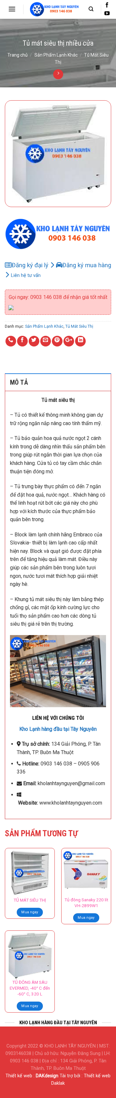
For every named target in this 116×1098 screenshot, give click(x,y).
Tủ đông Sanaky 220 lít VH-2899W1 (86, 902)
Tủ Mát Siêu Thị (79, 326)
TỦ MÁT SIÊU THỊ (30, 900)
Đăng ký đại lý (31, 265)
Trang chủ (17, 55)
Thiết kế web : (19, 1076)
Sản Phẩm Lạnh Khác (56, 55)
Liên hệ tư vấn (26, 275)
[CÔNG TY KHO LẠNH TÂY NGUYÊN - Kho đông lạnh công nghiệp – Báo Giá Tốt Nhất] (54, 9)
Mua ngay (29, 912)
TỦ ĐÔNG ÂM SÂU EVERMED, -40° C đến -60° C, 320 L (30, 988)
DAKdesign (47, 1076)
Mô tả (19, 382)
